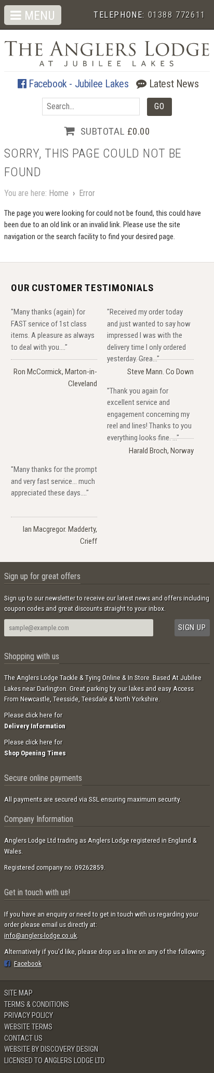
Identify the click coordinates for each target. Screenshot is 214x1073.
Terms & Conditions (36, 1004)
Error (87, 193)
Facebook (28, 963)
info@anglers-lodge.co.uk (40, 935)
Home (59, 193)
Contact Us (23, 1038)
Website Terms (28, 1027)
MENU (38, 15)
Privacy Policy (28, 1015)
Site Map (18, 993)
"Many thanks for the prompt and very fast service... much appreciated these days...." (54, 481)
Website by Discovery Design (51, 1049)
